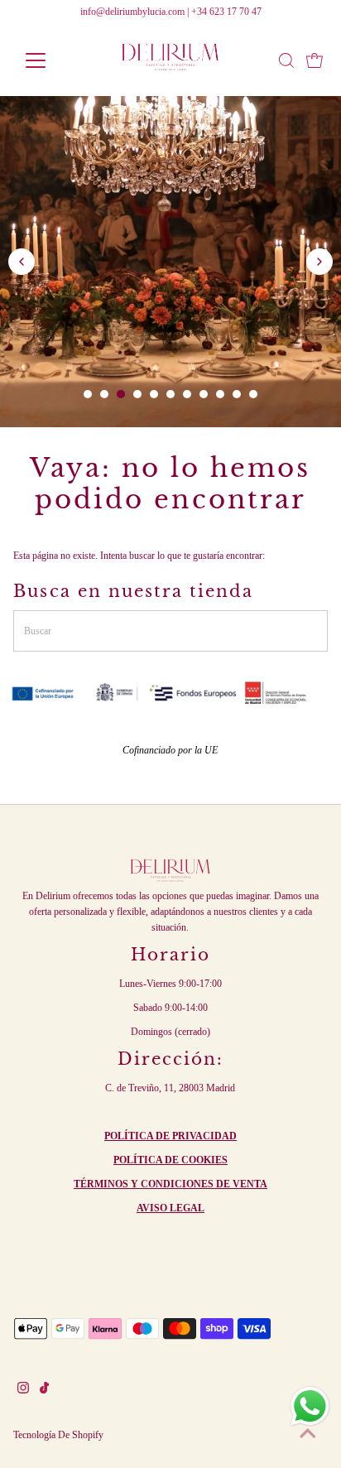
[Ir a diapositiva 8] (203, 394)
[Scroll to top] (307, 1434)
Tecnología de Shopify (58, 1435)
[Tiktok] (44, 1390)
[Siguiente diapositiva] (319, 261)
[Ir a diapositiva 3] (121, 394)
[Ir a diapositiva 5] (154, 394)
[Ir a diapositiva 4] (137, 394)
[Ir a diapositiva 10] (237, 394)
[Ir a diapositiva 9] (220, 394)
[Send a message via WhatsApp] (310, 1406)
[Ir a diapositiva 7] (187, 394)
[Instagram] (23, 1390)
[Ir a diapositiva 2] (104, 394)
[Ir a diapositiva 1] (88, 394)
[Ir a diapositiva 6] (170, 394)
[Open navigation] (51, 60)
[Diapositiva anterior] (21, 261)
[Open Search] (286, 60)
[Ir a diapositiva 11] (253, 394)
